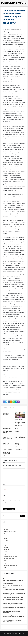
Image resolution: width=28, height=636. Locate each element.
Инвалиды (6, 536)
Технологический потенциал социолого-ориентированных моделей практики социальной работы (13, 582)
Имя (4, 484)
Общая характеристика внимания (19, 430)
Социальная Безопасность (10, 556)
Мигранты (6, 540)
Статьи (5, 560)
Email (4, 489)
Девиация (6, 529)
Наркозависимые (8, 542)
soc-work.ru (16, 633)
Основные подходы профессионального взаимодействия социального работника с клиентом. (13, 616)
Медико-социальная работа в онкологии (13, 597)
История (6, 538)
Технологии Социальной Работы (11, 565)
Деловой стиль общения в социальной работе (7, 437)
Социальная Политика (9, 558)
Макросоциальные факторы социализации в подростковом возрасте (7, 452)
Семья (5, 551)
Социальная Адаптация (9, 554)
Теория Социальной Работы (10, 563)
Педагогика (6, 545)
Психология (6, 549)
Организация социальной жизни (11, 578)
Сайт (4, 495)
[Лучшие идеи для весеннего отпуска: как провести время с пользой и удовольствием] (20, 415)
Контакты (21, 633)
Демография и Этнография (10, 531)
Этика (5, 567)
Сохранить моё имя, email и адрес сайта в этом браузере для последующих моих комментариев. (13, 503)
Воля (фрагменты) (19, 449)
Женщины (6, 533)
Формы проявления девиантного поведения (7, 443)
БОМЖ (5, 527)
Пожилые (6, 547)
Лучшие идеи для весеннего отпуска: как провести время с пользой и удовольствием (20, 422)
